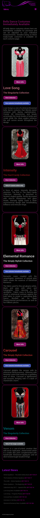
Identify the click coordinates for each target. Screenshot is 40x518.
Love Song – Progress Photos (13, 494)
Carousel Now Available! (11, 497)
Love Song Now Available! (12, 490)
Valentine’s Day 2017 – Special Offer (15, 487)
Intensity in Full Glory (10, 500)
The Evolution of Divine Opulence (14, 478)
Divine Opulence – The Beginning (14, 484)
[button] (14, 185)
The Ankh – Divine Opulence (12, 481)
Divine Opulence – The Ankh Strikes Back (16, 475)
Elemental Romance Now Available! (15, 503)
